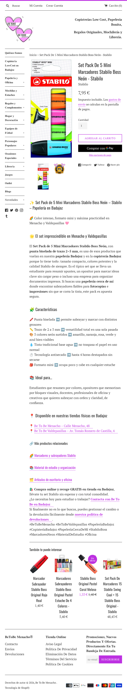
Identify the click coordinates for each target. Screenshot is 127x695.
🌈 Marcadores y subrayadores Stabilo (52, 455)
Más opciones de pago (100, 155)
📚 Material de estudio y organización (52, 467)
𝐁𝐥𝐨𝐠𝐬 (8, 191)
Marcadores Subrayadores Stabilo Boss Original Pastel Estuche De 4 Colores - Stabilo (63, 595)
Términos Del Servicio (61, 659)
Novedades (14, 200)
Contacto (11, 644)
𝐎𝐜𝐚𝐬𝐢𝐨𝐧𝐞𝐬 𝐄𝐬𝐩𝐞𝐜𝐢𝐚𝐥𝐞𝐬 (14, 156)
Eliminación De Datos (61, 654)
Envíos (9, 649)
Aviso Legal (54, 644)
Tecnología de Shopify (17, 687)
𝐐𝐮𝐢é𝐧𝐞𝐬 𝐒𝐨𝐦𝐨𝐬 (13, 53)
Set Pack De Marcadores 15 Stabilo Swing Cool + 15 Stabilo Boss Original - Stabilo (112, 595)
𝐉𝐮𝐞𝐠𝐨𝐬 (9, 174)
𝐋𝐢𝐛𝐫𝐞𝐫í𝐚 (14, 166)
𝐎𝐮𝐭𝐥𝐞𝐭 (8, 183)
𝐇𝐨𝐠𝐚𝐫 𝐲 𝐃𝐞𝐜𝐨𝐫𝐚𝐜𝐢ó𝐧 (14, 118)
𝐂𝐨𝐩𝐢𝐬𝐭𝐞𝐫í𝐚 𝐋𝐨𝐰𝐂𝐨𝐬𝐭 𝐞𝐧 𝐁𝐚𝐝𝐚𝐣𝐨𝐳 (12, 65)
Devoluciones (14, 654)
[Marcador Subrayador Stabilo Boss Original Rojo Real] (39, 564)
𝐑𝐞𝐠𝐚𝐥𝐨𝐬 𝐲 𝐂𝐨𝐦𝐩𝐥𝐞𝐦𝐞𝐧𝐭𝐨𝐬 (14, 105)
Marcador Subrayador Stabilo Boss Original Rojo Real (39, 589)
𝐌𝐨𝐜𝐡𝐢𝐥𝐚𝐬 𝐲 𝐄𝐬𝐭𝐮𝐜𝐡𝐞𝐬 (14, 93)
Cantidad (83, 119)
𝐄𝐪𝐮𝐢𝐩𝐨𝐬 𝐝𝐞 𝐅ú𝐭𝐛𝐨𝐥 (14, 131)
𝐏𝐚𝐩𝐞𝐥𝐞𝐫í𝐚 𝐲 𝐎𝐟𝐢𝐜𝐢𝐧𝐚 (14, 80)
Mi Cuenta (35, 5)
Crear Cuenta (54, 5)
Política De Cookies (59, 664)
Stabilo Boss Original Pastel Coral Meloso (88, 584)
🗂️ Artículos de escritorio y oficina (50, 479)
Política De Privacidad (61, 649)
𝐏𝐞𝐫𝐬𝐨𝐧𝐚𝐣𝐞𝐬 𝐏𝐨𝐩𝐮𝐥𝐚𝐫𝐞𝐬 (14, 143)
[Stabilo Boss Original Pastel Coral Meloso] (88, 564)
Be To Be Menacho (45, 682)
